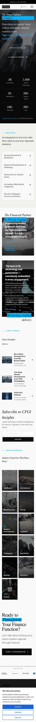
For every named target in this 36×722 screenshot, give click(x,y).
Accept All (18, 707)
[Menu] (32, 7)
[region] (18, 705)
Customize (18, 712)
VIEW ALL (5, 344)
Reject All (18, 717)
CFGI (6, 6)
